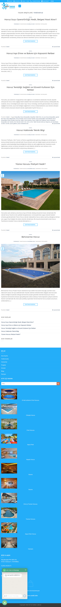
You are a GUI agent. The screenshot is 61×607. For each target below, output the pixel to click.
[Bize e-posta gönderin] (52, 1)
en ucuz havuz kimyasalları (48, 117)
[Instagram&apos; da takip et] (51, 1)
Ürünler (3, 368)
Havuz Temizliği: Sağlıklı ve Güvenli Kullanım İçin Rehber (30, 88)
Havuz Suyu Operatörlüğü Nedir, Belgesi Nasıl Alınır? (30, 19)
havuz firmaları (19, 118)
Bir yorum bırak (56, 46)
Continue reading (30, 41)
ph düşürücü (47, 122)
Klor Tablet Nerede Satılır (37, 122)
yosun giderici (13, 123)
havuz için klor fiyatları (29, 118)
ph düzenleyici (54, 122)
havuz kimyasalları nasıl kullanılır (44, 118)
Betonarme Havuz (31, 237)
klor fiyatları (11, 122)
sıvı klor (3, 123)
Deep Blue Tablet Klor (35, 117)
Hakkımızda (5, 359)
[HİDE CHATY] (4, 602)
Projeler (3, 365)
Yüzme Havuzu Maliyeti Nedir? (30, 164)
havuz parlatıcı (28, 120)
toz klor (7, 123)
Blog (2, 371)
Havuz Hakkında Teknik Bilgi (30, 130)
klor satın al (27, 122)
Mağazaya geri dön (30, 595)
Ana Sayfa (4, 356)
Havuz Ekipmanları (10, 118)
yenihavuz (38, 13)
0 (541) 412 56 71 (6, 566)
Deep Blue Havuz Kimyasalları (22, 117)
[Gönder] (58, 383)
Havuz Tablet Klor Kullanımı (39, 120)
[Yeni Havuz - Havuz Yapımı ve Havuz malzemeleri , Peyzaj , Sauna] (9, 6)
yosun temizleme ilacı (23, 123)
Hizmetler (4, 362)
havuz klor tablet (19, 120)
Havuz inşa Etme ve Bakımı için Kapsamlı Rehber (30, 53)
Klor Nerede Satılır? (19, 122)
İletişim (3, 374)
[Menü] (19, 6)
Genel (30, 17)
